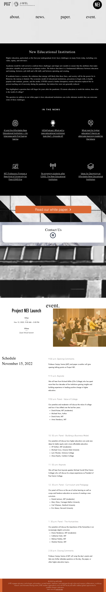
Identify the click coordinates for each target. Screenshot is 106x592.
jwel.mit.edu (59, 589)
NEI (97, 5)
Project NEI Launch (26, 311)
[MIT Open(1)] (53, 235)
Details (26, 341)
